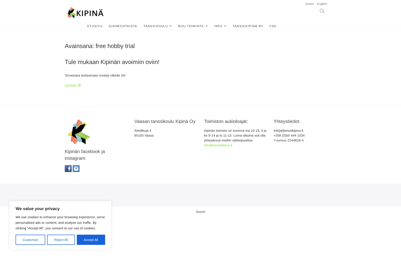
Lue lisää (70, 85)
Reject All (61, 240)
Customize (30, 240)
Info (218, 26)
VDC (273, 26)
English (322, 4)
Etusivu (95, 26)
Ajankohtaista (123, 26)
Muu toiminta (191, 26)
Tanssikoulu (155, 26)
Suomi (309, 4)
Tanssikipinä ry (248, 26)
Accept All (91, 240)
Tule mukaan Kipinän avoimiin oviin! (112, 61)
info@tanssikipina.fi (218, 145)
